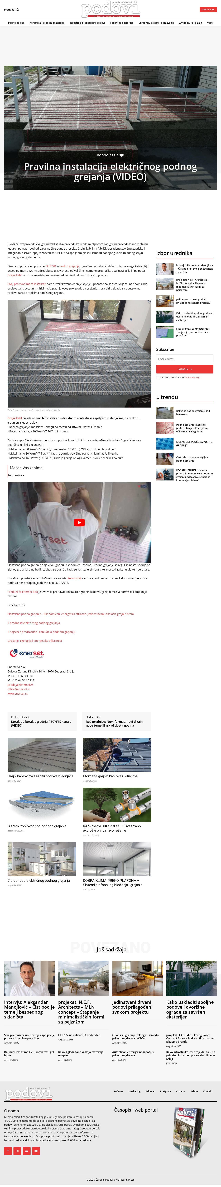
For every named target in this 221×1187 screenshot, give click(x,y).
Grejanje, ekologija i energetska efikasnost (35, 641)
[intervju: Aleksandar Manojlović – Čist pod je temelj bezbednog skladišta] (164, 269)
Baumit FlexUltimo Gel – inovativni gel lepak (29, 1053)
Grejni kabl (15, 275)
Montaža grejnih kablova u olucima (110, 776)
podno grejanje (69, 266)
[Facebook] (8, 1151)
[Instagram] (17, 1151)
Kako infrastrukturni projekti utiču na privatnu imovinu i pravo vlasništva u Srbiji (190, 1055)
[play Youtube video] (79, 522)
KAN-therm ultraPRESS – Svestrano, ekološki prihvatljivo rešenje (112, 828)
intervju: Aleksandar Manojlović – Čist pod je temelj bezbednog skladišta (194, 269)
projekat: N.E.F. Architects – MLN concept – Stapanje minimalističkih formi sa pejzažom (192, 285)
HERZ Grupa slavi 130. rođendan (79, 1035)
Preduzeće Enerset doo (23, 592)
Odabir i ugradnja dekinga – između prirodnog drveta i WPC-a (135, 1036)
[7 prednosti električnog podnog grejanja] (42, 859)
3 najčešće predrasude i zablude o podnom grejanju (41, 632)
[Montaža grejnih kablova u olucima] (117, 755)
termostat (74, 578)
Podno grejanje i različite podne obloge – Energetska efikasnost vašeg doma (192, 428)
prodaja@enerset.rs (20, 685)
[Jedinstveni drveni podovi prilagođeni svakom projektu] (164, 301)
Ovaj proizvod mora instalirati (27, 284)
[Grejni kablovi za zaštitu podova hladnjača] (42, 755)
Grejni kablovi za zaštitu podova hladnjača (41, 776)
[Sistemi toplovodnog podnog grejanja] (42, 805)
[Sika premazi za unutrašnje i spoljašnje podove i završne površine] (164, 332)
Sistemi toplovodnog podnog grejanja (37, 826)
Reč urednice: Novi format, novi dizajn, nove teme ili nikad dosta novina (114, 723)
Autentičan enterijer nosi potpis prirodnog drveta (133, 1053)
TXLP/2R (50, 266)
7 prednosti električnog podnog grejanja (34, 623)
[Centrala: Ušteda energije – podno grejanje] (164, 459)
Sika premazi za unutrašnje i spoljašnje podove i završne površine (193, 332)
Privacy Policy (192, 377)
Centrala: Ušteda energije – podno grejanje (192, 459)
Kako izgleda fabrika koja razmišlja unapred (80, 1053)
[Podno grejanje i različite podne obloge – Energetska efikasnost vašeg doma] (164, 428)
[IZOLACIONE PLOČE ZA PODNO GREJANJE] (164, 444)
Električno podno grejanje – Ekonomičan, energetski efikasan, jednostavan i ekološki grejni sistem (71, 614)
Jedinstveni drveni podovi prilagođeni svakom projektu (193, 301)
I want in (182, 369)
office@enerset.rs (19, 689)
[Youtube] (36, 1151)
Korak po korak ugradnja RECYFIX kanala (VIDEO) (41, 723)
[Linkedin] (26, 1151)
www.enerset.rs (18, 693)
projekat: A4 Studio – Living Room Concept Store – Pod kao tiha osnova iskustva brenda (190, 1038)
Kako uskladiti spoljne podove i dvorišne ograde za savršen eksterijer (194, 317)
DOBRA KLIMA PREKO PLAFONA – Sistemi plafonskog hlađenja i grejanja (112, 882)
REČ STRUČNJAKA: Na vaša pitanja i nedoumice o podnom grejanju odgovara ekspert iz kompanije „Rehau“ (194, 475)
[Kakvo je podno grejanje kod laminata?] (164, 413)
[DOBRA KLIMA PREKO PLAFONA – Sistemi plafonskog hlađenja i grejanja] (117, 859)
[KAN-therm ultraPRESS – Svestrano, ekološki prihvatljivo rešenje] (117, 805)
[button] (12, 9)
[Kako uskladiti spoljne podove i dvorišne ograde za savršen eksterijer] (164, 317)
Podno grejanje (110, 155)
